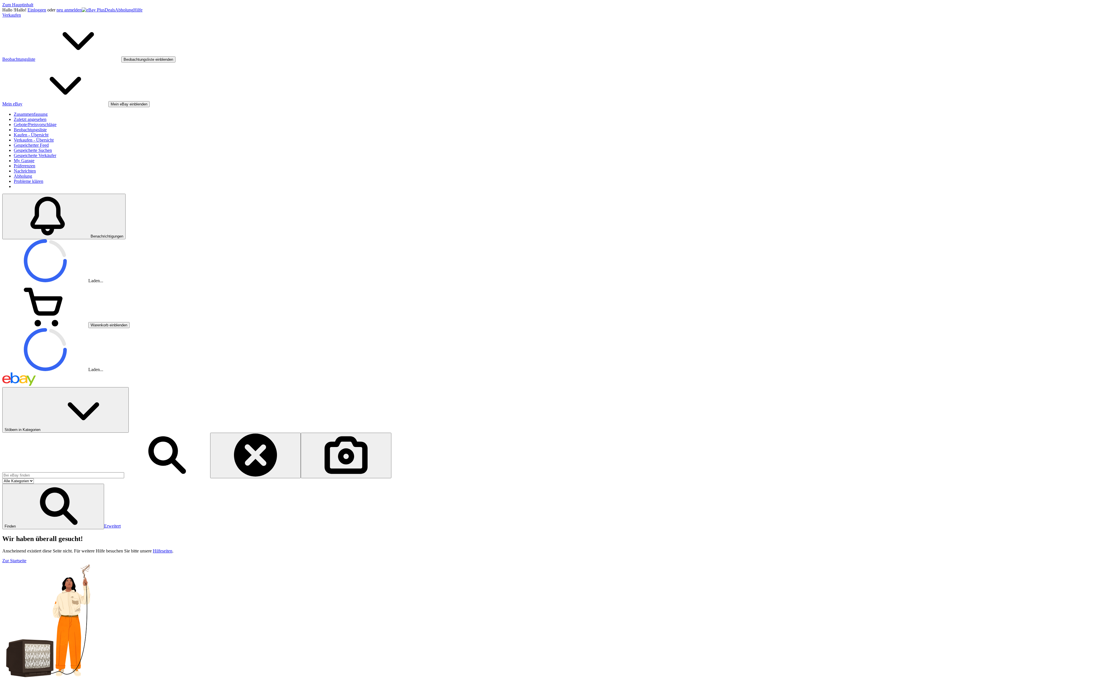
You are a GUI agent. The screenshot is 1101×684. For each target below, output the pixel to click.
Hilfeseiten (162, 550)
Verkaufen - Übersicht (34, 140)
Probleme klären (28, 181)
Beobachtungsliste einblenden (148, 59)
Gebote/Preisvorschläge (35, 124)
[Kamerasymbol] (346, 455)
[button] (53, 506)
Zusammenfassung (31, 114)
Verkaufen (11, 15)
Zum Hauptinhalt (17, 4)
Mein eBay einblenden (129, 104)
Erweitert (112, 526)
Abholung (124, 9)
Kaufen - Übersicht (31, 134)
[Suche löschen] (255, 455)
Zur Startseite (14, 560)
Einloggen (37, 9)
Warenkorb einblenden (109, 325)
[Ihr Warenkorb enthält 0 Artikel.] (45, 324)
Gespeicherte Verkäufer (35, 155)
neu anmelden (69, 9)
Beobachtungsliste (30, 129)
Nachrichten (25, 170)
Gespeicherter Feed (31, 145)
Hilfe (137, 9)
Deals (110, 9)
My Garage (24, 160)
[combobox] (63, 475)
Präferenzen (24, 165)
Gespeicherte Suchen (33, 150)
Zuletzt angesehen (30, 119)
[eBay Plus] (93, 9)
